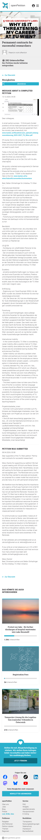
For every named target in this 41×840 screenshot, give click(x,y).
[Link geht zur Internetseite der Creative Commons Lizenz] (3, 838)
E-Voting (26, 814)
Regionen (5, 831)
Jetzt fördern (20, 761)
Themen (5, 829)
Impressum (27, 829)
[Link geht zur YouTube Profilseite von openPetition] (26, 783)
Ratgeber (5, 822)
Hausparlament (28, 812)
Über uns (5, 804)
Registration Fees (20, 674)
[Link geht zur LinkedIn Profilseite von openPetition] (36, 777)
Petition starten (7, 826)
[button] (33, 5)
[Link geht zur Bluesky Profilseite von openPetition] (15, 783)
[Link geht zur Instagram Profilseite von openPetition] (15, 777)
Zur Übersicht (10, 75)
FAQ (24, 804)
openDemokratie (29, 809)
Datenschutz (27, 826)
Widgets (26, 807)
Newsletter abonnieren (20, 794)
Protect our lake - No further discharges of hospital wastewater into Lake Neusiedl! (20, 629)
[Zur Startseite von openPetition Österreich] (14, 5)
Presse (4, 812)
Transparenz (27, 822)
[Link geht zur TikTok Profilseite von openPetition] (26, 777)
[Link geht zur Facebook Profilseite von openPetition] (5, 777)
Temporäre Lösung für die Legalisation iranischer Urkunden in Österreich (21, 720)
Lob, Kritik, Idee (8, 814)
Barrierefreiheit (28, 831)
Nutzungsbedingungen (31, 824)
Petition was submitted (15, 449)
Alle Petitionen (7, 824)
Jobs (4, 807)
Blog (3, 809)
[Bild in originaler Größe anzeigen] (20, 115)
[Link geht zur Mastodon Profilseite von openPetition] (5, 783)
